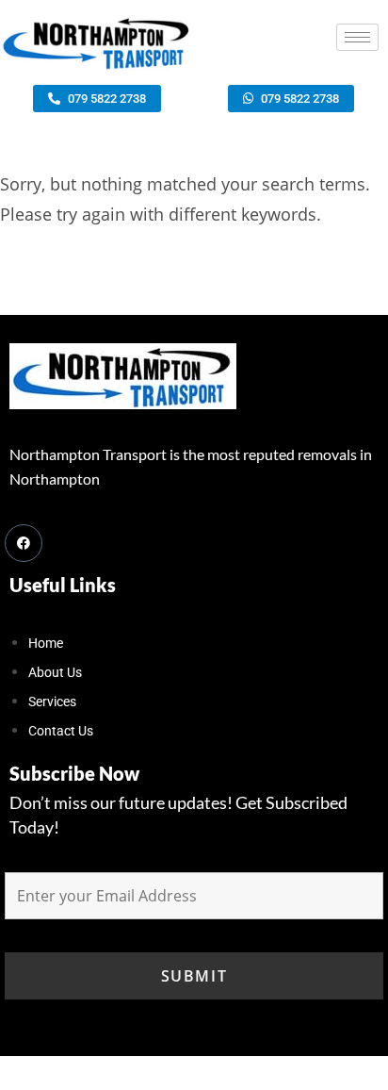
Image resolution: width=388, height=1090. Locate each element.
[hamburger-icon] (357, 37)
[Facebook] (23, 543)
